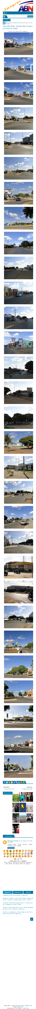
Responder (11, 848)
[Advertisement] (19, 934)
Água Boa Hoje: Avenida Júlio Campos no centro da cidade (17, 27)
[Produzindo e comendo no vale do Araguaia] (15, 797)
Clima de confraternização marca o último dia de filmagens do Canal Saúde (17, 903)
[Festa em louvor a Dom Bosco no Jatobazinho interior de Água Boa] (22, 797)
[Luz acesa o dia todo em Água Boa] (22, 807)
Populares (8, 892)
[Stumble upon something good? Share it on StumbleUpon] (12, 782)
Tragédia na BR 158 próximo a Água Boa (15, 895)
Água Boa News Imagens (22, 1005)
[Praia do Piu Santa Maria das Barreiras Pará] (29, 807)
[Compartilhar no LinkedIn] (19, 782)
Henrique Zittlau (12, 841)
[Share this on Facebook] (4, 782)
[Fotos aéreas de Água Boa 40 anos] (22, 818)
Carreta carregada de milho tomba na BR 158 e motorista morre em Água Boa (17, 913)
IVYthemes (18, 1008)
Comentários (18, 892)
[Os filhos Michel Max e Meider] (15, 828)
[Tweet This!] (7, 782)
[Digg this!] (14, 782)
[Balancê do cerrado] (15, 818)
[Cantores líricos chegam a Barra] (15, 807)
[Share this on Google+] (9, 782)
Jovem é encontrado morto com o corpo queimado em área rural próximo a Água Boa (18, 908)
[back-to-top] (31, 919)
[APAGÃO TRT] (29, 818)
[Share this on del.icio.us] (16, 782)
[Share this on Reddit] (21, 782)
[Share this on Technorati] (24, 782)
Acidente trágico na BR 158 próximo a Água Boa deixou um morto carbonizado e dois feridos (18, 899)
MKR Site (26, 1008)
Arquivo (28, 892)
